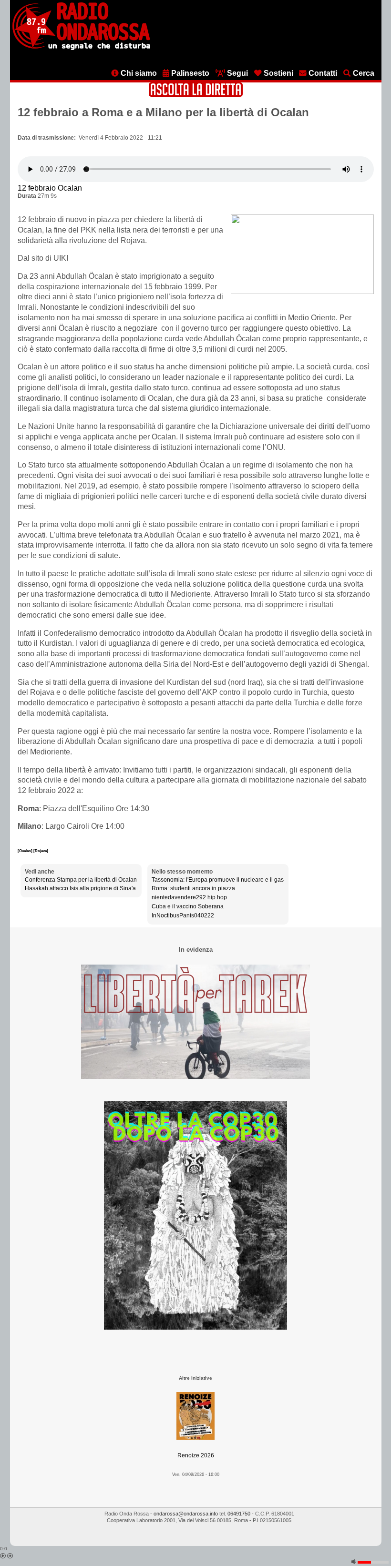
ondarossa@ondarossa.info (186, 1513)
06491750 (238, 1513)
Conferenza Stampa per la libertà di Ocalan (81, 879)
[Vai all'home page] (81, 48)
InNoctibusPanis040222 (183, 915)
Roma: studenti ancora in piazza (193, 888)
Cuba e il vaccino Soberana (188, 906)
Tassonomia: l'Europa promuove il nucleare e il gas (218, 879)
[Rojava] (40, 850)
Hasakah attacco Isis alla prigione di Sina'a (80, 888)
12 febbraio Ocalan (50, 188)
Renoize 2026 (195, 1455)
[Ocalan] (25, 850)
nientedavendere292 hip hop (189, 897)
